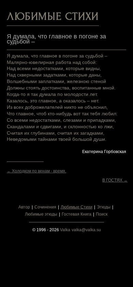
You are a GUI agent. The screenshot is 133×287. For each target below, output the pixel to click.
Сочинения (45, 207)
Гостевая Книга (76, 214)
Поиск (101, 214)
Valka (65, 229)
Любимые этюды (41, 214)
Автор (24, 207)
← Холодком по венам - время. (36, 171)
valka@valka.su (86, 229)
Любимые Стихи (76, 207)
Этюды (103, 207)
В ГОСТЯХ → (115, 180)
